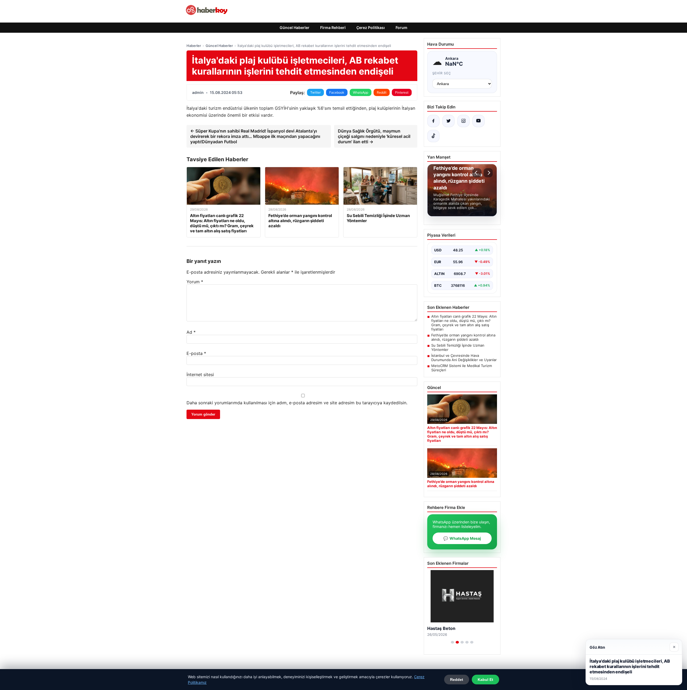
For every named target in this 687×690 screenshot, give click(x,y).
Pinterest (401, 92)
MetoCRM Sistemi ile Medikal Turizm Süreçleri (461, 368)
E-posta (196, 353)
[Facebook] (433, 121)
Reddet (456, 679)
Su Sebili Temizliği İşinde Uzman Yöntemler (457, 347)
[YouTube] (478, 121)
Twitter (315, 92)
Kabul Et (485, 679)
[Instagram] (463, 121)
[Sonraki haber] (488, 172)
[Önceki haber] (476, 172)
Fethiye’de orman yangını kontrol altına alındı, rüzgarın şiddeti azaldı (463, 337)
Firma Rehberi (333, 27)
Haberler (194, 45)
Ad (191, 332)
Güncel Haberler (294, 27)
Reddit (381, 92)
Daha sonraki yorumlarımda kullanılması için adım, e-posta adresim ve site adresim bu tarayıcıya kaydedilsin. (297, 402)
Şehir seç (441, 73)
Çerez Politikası (370, 27)
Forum (401, 27)
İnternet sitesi (200, 374)
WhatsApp (360, 92)
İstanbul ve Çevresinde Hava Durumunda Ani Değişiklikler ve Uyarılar (464, 357)
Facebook (336, 92)
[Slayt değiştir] (452, 642)
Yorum (195, 281)
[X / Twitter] (448, 121)
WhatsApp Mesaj (462, 538)
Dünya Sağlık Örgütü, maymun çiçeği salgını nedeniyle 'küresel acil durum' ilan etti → (374, 136)
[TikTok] (433, 136)
